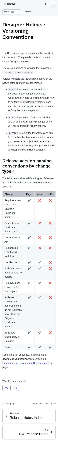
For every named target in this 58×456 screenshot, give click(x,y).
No (15, 388)
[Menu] (53, 4)
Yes (6, 388)
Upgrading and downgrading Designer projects (27, 363)
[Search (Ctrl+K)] (46, 4)
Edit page (10, 403)
